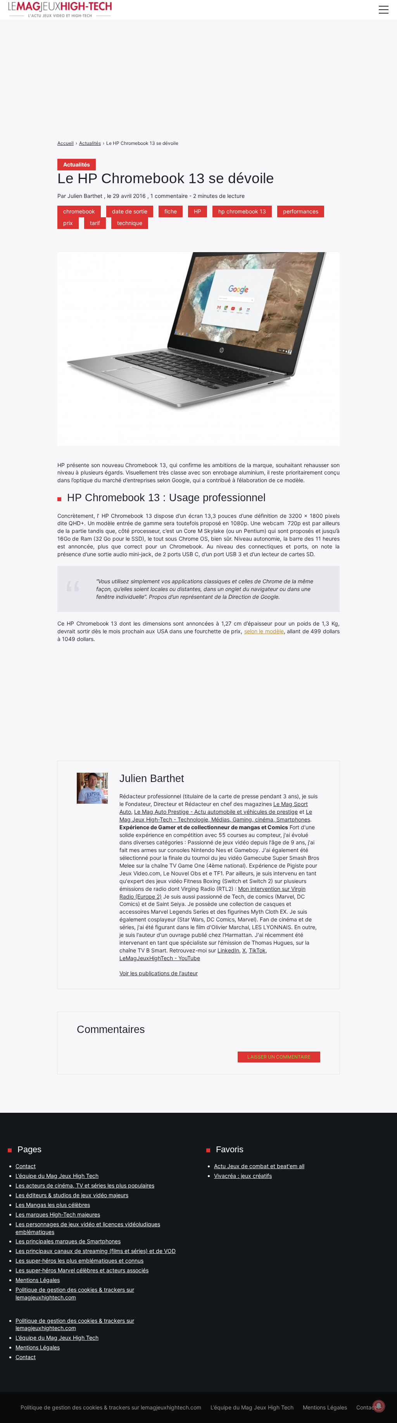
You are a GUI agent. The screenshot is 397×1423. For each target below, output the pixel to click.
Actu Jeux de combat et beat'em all (259, 1166)
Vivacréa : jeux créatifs (243, 1175)
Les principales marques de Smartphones (68, 1241)
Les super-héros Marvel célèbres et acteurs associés (82, 1270)
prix (68, 223)
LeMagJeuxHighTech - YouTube (159, 958)
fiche (170, 211)
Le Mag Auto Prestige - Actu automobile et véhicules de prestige (216, 811)
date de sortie (129, 211)
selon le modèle (264, 631)
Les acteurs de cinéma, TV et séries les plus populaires (85, 1185)
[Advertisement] (198, 54)
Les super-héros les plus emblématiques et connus (79, 1260)
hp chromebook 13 (242, 211)
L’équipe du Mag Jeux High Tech (57, 1175)
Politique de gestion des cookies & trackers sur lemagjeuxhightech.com (111, 1407)
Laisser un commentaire (279, 1057)
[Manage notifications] (379, 1406)
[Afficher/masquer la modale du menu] (383, 9)
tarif (95, 223)
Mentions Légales (38, 1280)
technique (129, 223)
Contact (26, 1166)
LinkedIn (228, 950)
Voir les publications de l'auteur (158, 973)
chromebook (79, 211)
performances (300, 211)
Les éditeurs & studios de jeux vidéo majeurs (72, 1195)
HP (197, 211)
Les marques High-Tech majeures (58, 1214)
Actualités (76, 164)
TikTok (257, 950)
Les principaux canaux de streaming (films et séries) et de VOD (96, 1251)
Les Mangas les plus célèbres (53, 1204)
